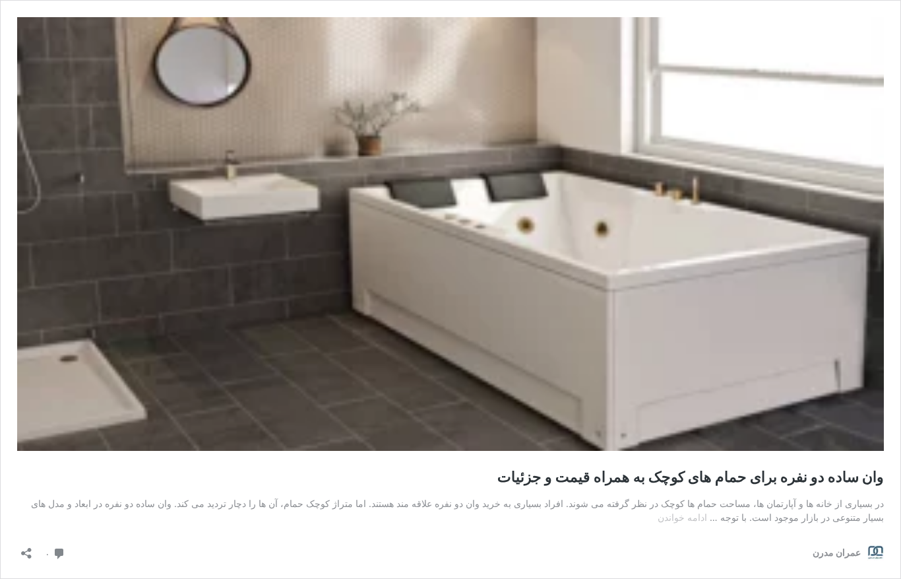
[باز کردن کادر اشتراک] (26, 549)
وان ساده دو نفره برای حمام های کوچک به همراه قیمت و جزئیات (690, 476)
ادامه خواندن (682, 517)
